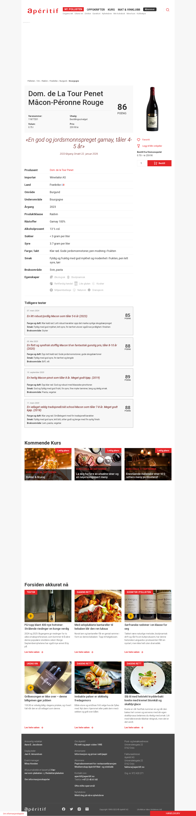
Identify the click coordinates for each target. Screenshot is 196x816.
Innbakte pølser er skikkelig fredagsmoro (91, 698)
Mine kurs (131, 13)
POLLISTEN (75, 9)
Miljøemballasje (62, 290)
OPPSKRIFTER (96, 9)
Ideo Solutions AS (154, 809)
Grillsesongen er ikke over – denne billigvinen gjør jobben (45, 698)
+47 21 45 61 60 (90, 779)
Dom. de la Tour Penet (61, 170)
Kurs (111, 9)
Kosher (100, 283)
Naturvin (81, 290)
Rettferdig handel (63, 283)
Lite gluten (84, 283)
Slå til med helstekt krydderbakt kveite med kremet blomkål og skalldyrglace (144, 700)
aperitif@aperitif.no (84, 776)
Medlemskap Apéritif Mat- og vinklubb (94, 767)
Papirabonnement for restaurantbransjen (95, 763)
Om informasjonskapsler (37, 779)
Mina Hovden (31, 763)
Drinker (88, 13)
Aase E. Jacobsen (33, 744)
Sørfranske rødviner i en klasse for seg (145, 626)
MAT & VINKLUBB (129, 9)
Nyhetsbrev (107, 13)
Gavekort (96, 13)
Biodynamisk (78, 277)
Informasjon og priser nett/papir (91, 754)
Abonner (150, 9)
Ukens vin (79, 13)
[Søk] (168, 10)
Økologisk (59, 277)
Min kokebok (119, 13)
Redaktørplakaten (54, 773)
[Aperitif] (43, 11)
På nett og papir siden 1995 (88, 744)
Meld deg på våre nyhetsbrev (89, 795)
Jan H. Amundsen (33, 754)
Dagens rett (68, 13)
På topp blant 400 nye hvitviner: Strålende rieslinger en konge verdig (46, 626)
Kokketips (141, 13)
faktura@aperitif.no (134, 767)
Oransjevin (97, 290)
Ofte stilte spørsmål (85, 786)
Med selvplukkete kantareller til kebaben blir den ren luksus (94, 626)
